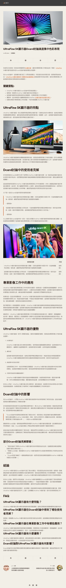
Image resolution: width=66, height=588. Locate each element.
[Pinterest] (40, 60)
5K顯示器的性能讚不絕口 (42, 97)
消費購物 (13, 53)
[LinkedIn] (55, 60)
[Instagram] (36, 585)
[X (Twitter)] (25, 60)
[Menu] (62, 3)
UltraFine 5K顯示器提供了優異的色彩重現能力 (20, 77)
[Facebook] (10, 60)
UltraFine (59, 68)
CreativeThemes (38, 579)
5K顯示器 (28, 68)
